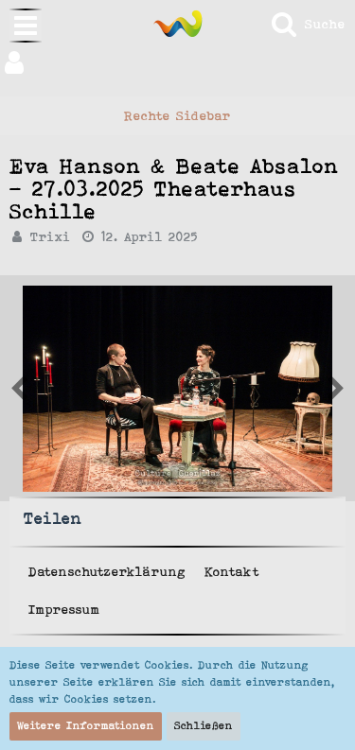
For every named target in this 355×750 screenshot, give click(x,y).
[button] (177, 62)
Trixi (50, 236)
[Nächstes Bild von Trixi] (19, 389)
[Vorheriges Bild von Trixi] (336, 389)
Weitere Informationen (85, 725)
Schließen (203, 725)
